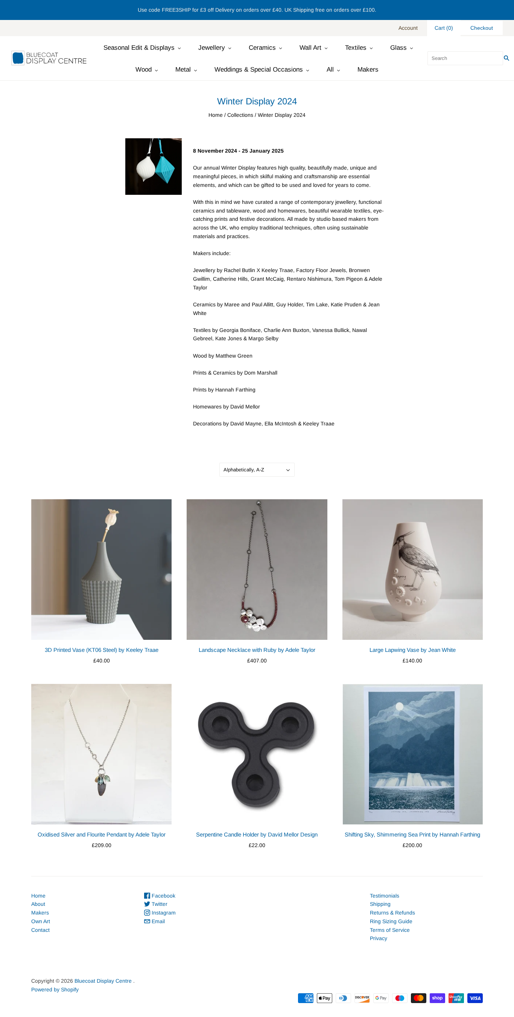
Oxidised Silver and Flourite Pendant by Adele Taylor (102, 834)
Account (408, 28)
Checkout (481, 28)
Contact (40, 930)
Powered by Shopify (55, 989)
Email (157, 921)
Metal (183, 69)
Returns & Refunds (392, 913)
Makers (368, 69)
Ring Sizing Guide (391, 921)
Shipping (380, 904)
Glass (398, 47)
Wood (143, 69)
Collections (240, 115)
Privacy (378, 938)
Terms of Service (390, 930)
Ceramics (262, 47)
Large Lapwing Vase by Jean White (413, 650)
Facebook (162, 896)
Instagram (163, 913)
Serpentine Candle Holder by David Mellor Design (257, 834)
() (444, 28)
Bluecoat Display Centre (103, 981)
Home (215, 115)
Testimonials (384, 896)
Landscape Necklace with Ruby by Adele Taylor (257, 650)
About (38, 904)
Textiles (355, 47)
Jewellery (211, 47)
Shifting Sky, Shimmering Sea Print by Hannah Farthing (412, 834)
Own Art (40, 921)
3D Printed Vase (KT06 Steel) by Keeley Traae (101, 650)
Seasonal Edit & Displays (139, 47)
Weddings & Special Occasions (258, 69)
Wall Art (310, 47)
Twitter (158, 904)
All (330, 69)
